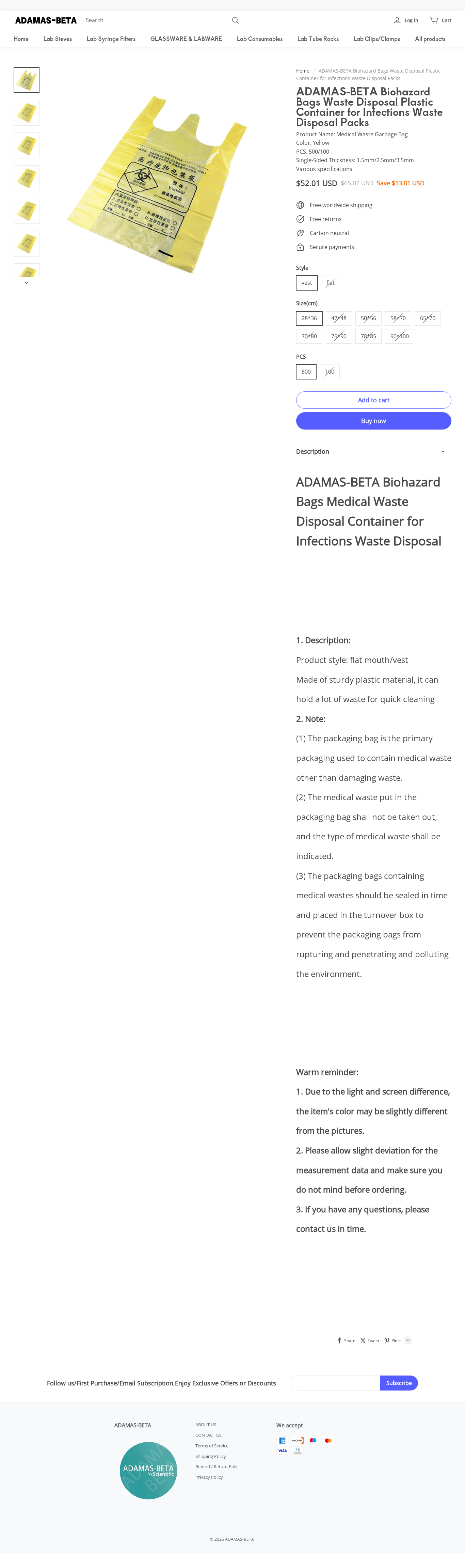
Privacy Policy (209, 1477)
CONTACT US (208, 1435)
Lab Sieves (58, 38)
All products (430, 38)
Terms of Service (211, 1446)
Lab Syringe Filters (111, 38)
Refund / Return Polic (216, 1466)
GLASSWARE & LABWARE (186, 38)
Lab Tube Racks (318, 38)
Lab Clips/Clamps (377, 38)
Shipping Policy (210, 1456)
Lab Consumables (260, 38)
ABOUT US (205, 1425)
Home (21, 38)
